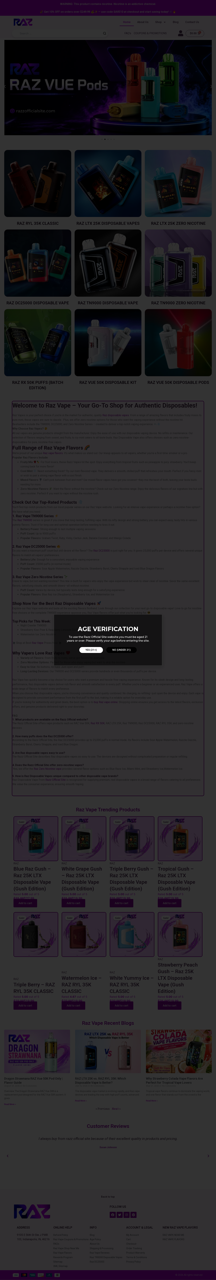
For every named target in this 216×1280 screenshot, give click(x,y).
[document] (108, 640)
